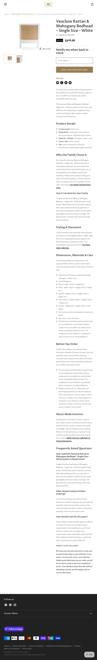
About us (7, 646)
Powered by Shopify (38, 655)
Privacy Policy (27, 649)
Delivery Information (19, 646)
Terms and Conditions (36, 646)
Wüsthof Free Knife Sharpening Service (59, 646)
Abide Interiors (66, 35)
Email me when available (74, 69)
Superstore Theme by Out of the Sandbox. (18, 655)
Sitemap (77, 646)
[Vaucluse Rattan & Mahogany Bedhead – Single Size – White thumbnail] (10, 59)
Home (6, 14)
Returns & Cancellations (12, 649)
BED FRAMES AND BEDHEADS (22, 14)
